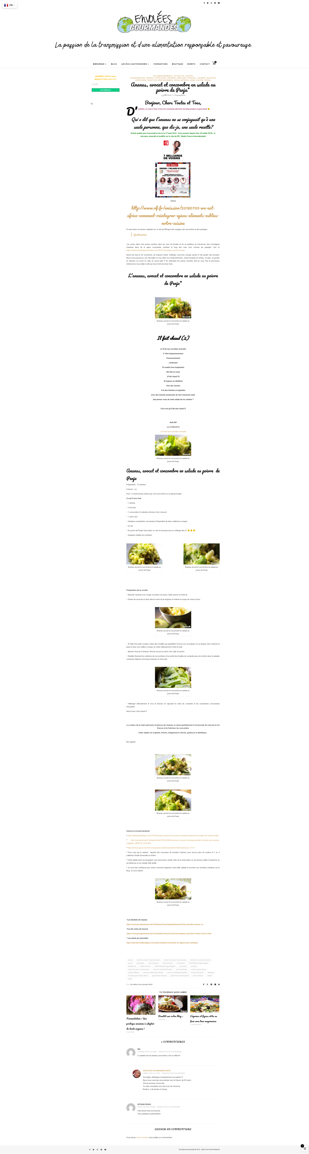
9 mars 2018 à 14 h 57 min (151, 1073)
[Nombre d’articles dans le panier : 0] (91, 103)
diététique (210, 972)
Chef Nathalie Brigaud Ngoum (199, 963)
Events (191, 64)
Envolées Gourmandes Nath (141, 984)
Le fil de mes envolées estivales (173, 431)
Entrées (171, 78)
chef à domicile (167, 963)
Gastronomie (139, 235)
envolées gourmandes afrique (138, 976)
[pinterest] (101, 1150)
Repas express (181, 80)
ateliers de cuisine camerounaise (175, 960)
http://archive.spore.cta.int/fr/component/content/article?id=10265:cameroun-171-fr (161, 848)
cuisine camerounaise (198, 969)
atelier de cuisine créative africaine (148, 960)
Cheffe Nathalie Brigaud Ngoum (164, 966)
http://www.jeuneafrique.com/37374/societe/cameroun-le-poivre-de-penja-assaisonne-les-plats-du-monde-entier (173, 836)
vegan (130, 979)
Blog (114, 64)
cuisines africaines (197, 972)
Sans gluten (196, 80)
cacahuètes (140, 963)
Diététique (160, 78)
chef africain (181, 963)
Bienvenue (99, 64)
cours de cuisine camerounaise (138, 969)
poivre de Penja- (198, 976)
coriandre (193, 966)
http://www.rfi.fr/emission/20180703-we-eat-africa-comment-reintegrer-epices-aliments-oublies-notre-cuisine (173, 215)
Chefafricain (132, 966)
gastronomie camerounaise (179, 976)
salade (209, 976)
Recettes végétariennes (160, 80)
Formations (161, 64)
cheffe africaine (145, 966)
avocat (130, 963)
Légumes (201, 78)
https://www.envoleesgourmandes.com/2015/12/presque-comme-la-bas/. (155, 250)
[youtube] (105, 1150)
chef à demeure (153, 963)
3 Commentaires (179, 95)
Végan (207, 80)
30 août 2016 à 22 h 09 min (146, 1107)
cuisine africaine (181, 969)
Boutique (177, 64)
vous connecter (142, 1137)
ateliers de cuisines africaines (200, 960)
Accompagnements (163, 76)
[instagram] (97, 1150)
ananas (130, 960)
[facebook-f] (90, 1150)
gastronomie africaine (159, 976)
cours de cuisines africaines (162, 969)
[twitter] (94, 1150)
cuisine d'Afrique (133, 972)
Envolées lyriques (186, 78)
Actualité (179, 76)
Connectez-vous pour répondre (169, 1052)
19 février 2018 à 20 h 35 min (147, 1052)
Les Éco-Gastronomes (134, 64)
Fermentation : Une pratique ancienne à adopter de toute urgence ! (140, 1024)
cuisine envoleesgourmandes (177, 972)
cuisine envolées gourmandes (153, 972)
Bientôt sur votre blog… (170, 1016)
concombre (183, 966)
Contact (205, 64)
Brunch (150, 78)
